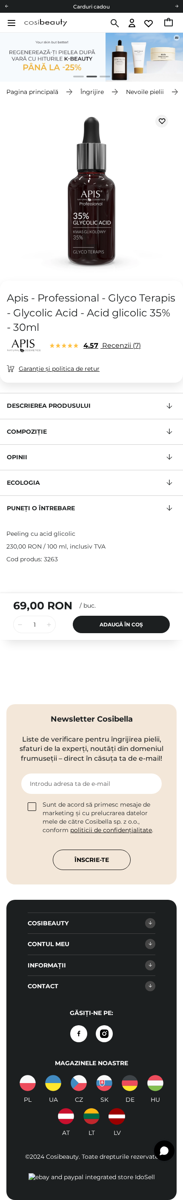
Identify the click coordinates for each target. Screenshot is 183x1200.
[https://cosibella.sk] (104, 1083)
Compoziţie (27, 431)
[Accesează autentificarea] (132, 23)
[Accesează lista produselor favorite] (149, 23)
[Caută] (113, 23)
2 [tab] (88, 78)
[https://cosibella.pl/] (27, 1083)
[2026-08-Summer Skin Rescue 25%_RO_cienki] (91, 57)
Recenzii (111, 345)
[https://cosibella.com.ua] (53, 1083)
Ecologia (23, 482)
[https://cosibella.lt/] (91, 1116)
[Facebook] (78, 1033)
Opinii (17, 457)
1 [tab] (75, 78)
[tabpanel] (91, 57)
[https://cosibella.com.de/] (65, 1116)
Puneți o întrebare (41, 508)
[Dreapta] (176, 6)
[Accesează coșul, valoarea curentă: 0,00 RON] (169, 23)
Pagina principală (32, 92)
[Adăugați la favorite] (161, 121)
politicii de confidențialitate (111, 830)
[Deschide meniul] (10, 23)
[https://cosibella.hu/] (155, 1083)
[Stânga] (6, 6)
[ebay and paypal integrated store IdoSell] (92, 1177)
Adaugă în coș (121, 624)
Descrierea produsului (49, 405)
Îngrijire (92, 92)
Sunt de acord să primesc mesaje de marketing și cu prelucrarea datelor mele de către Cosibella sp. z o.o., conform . (98, 817)
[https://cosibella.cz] (78, 1083)
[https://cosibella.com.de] (129, 1083)
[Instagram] (104, 1033)
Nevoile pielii (145, 92)
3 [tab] (101, 78)
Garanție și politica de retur (59, 369)
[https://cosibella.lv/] (117, 1116)
